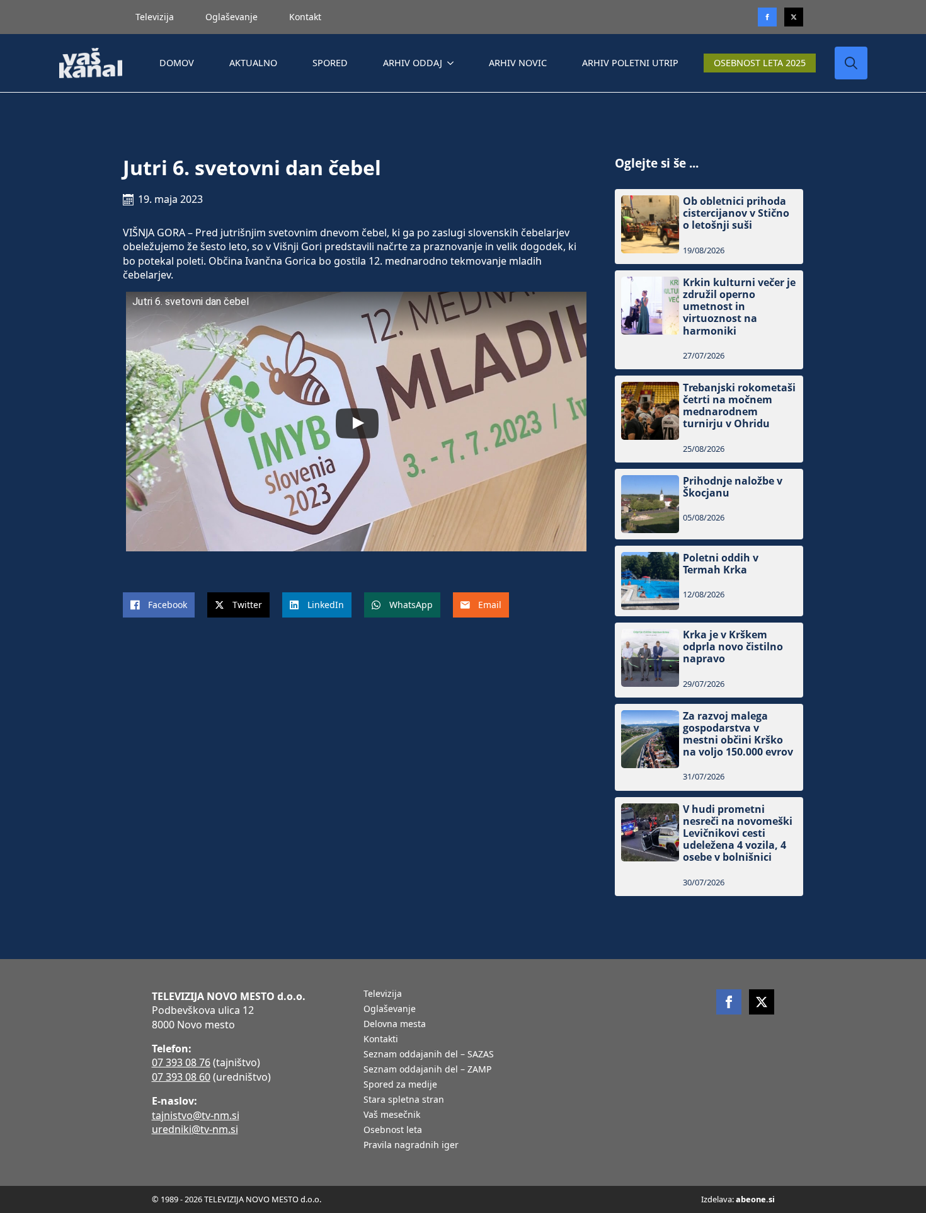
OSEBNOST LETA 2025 (760, 63)
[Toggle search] (851, 63)
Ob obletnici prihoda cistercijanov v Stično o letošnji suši (736, 213)
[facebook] (728, 1002)
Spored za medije (400, 1085)
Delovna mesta (394, 1025)
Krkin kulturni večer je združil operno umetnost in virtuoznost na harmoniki (739, 307)
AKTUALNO (253, 63)
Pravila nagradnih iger (411, 1146)
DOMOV (176, 63)
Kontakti (380, 1040)
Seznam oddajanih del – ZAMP (427, 1070)
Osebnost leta (392, 1130)
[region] (163, 1114)
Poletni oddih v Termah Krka (720, 564)
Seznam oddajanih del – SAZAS (428, 1055)
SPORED (330, 63)
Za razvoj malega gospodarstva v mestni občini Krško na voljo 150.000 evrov (738, 734)
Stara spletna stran (403, 1100)
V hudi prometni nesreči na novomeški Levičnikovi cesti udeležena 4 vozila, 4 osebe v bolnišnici (737, 833)
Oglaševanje (231, 17)
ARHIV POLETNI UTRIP (630, 63)
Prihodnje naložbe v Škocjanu (732, 487)
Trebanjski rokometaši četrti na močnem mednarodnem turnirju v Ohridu (739, 406)
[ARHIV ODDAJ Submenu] (453, 63)
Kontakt (305, 17)
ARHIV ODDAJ (412, 63)
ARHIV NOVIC (518, 63)
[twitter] (793, 17)
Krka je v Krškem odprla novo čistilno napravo (733, 647)
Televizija (154, 17)
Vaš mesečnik (391, 1115)
